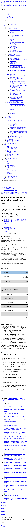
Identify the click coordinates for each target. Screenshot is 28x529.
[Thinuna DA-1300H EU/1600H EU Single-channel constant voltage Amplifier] (15, 429)
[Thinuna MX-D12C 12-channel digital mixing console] (15, 478)
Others (5, 231)
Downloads (6, 229)
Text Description (7, 227)
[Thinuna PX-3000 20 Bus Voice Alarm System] (15, 414)
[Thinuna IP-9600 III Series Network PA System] (15, 406)
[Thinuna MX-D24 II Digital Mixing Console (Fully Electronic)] (15, 469)
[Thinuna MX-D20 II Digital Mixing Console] (15, 462)
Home (5, 186)
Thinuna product (7, 187)
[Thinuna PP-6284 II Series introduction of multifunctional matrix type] (15, 421)
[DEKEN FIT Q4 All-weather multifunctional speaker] (15, 446)
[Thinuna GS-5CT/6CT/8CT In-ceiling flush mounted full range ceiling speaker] (15, 455)
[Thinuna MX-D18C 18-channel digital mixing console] (15, 487)
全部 (8, 20)
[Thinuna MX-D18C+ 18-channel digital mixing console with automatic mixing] (15, 495)
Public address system (9, 188)
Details (5, 225)
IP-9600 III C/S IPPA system (10, 190)
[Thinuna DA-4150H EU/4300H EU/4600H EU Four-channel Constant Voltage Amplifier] (15, 438)
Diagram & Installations (9, 228)
